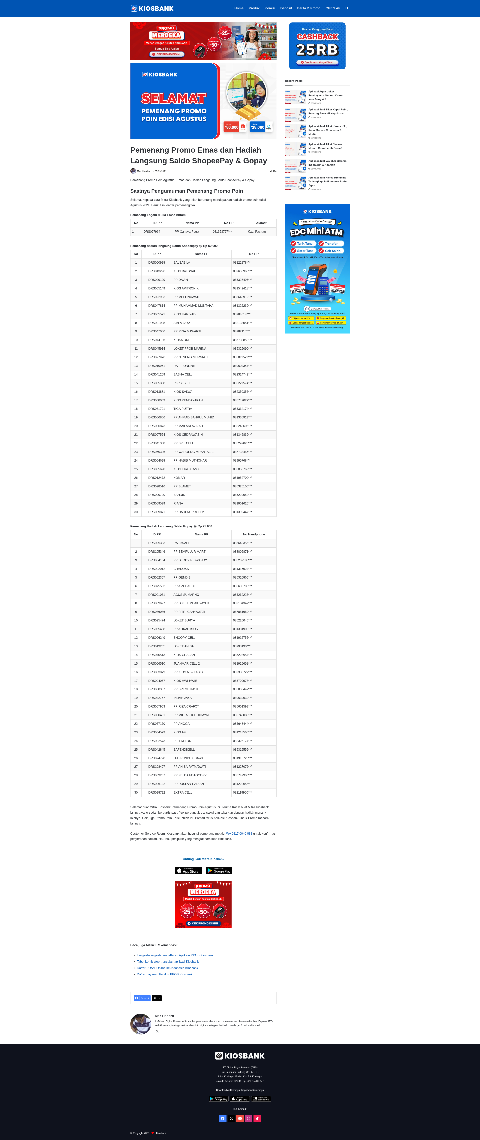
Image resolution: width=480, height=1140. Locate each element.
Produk (254, 8)
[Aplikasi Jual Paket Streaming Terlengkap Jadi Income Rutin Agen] (295, 183)
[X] (157, 1031)
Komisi (270, 8)
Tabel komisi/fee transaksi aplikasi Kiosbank (168, 961)
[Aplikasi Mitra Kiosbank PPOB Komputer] (261, 1100)
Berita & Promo (308, 8)
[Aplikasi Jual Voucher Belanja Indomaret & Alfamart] (295, 166)
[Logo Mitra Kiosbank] (152, 8)
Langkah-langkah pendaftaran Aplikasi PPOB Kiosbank (175, 955)
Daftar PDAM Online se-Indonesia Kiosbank (167, 968)
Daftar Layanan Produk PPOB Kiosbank (165, 974)
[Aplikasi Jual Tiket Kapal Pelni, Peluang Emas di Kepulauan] (295, 115)
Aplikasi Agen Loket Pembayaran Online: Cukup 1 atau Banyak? (327, 95)
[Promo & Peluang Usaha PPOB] (203, 904)
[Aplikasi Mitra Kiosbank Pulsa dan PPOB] (188, 873)
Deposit (286, 8)
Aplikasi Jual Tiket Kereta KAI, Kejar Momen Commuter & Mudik (327, 130)
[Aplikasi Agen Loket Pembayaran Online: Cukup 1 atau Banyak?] (295, 97)
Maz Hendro (143, 171)
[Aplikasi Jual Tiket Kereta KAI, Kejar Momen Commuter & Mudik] (295, 131)
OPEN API (333, 8)
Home (238, 8)
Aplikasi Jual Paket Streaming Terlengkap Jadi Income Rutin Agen (327, 181)
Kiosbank (160, 1133)
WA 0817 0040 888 (239, 833)
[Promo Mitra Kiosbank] (203, 41)
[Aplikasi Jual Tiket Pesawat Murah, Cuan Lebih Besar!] (295, 149)
